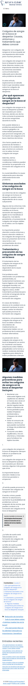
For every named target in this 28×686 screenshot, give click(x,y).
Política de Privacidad (16, 681)
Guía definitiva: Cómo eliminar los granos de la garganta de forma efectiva (12, 652)
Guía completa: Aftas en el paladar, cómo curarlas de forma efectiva (13, 663)
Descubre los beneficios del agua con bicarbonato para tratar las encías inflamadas (13, 668)
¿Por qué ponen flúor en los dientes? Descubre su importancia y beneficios (12, 631)
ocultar (17, 583)
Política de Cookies (18, 683)
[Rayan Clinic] (11, 3)
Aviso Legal (7, 683)
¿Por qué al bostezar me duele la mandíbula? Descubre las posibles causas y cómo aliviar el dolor (12, 646)
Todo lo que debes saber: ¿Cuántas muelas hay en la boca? (13, 622)
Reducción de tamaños (14, 616)
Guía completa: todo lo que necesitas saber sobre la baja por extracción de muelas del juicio (13, 658)
